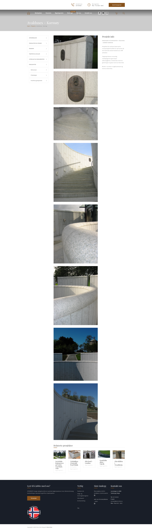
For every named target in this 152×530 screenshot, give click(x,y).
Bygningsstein (59, 13)
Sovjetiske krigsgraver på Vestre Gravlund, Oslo (59, 464)
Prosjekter (32, 64)
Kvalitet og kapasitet (36, 80)
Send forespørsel (116, 5)
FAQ (78, 508)
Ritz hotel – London (89, 462)
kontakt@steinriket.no (117, 501)
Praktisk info (80, 491)
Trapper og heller (34, 54)
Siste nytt (70, 12)
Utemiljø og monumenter (36, 59)
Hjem (30, 13)
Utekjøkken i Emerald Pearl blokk (74, 463)
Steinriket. (49, 527)
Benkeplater (38, 13)
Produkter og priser (35, 43)
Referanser (34, 70)
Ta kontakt (34, 498)
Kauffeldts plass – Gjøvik (103, 462)
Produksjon (34, 75)
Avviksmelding (81, 500)
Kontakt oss (88, 13)
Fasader (31, 48)
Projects (33, 26)
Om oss (78, 13)
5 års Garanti (80, 498)
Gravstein (48, 13)
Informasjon (33, 38)
